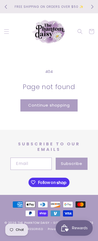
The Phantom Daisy (34, 223)
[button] (6, 31)
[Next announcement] (92, 7)
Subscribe (71, 163)
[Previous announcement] (5, 7)
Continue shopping (49, 105)
